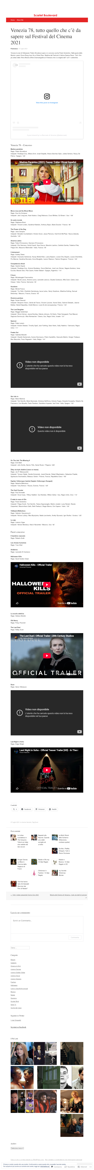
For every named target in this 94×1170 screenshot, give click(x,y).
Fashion (13, 982)
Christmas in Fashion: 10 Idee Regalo (43, 872)
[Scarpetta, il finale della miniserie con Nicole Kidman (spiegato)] (71, 1054)
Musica (13, 992)
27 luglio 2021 (23, 49)
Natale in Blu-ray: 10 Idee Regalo (44, 860)
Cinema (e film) (16, 966)
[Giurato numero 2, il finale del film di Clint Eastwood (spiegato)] (48, 1078)
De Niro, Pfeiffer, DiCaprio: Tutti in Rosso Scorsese (64, 850)
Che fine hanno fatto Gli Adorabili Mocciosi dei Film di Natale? (23, 885)
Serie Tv (13, 1004)
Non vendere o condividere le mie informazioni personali (63, 1160)
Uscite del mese (16, 1008)
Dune (36, 822)
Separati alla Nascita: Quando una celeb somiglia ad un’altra (43, 839)
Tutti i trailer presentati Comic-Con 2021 (25, 895)
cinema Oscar (15, 976)
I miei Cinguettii (16, 1020)
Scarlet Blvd (15, 1001)
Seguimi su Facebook (18, 1027)
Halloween (14, 985)
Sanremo (14, 998)
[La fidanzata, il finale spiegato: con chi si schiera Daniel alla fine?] (71, 1125)
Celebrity (14, 963)
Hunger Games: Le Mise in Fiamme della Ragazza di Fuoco (23, 864)
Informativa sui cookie (47, 1166)
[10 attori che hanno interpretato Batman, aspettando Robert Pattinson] (22, 1101)
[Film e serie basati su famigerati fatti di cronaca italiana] (22, 1054)
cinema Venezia (26, 822)
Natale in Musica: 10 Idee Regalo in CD (64, 861)
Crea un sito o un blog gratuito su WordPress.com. (27, 1160)
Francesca (14, 49)
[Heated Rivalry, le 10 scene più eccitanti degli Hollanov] (22, 1078)
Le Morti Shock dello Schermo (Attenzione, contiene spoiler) (64, 838)
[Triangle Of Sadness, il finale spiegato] (71, 1101)
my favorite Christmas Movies (62, 872)
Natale (13, 995)
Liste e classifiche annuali (19, 988)
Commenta (75, 937)
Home (13, 20)
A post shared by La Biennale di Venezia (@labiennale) (47, 135)
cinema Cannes (16, 969)
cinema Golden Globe (18, 972)
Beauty (13, 960)
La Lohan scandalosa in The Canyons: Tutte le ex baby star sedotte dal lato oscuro (23, 841)
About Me (20, 20)
